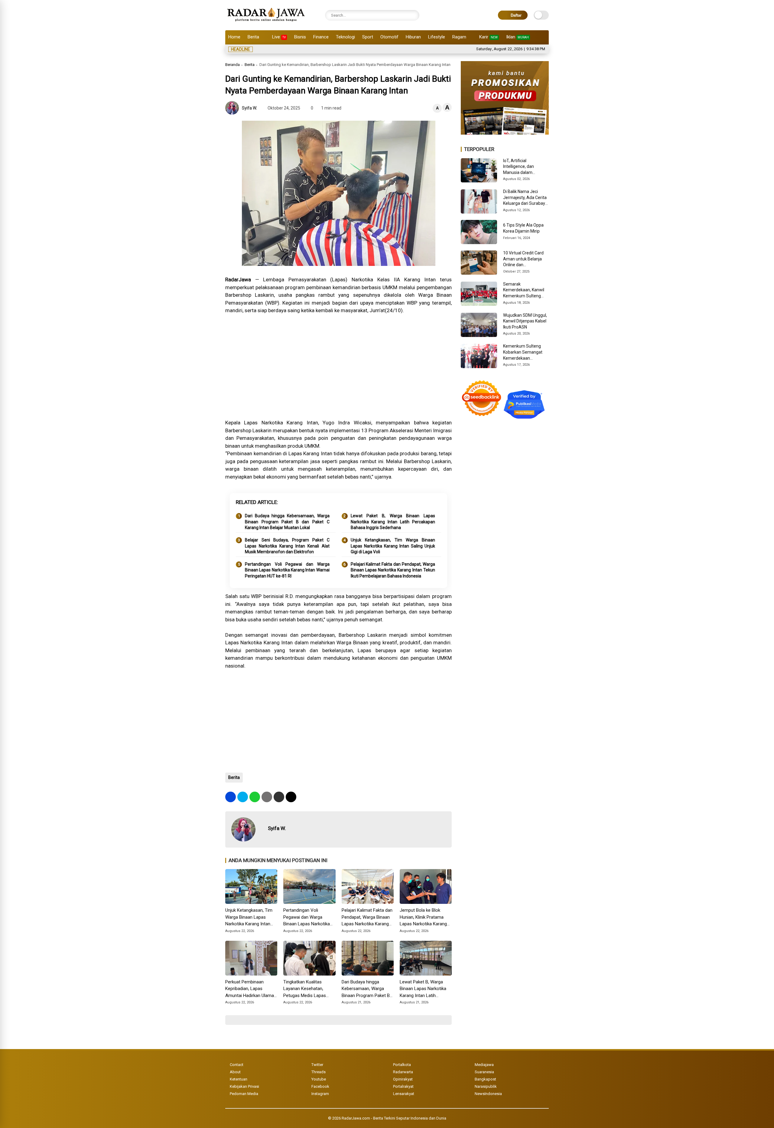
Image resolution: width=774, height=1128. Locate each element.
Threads (318, 1072)
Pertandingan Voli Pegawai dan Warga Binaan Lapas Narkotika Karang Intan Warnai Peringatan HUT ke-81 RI (287, 570)
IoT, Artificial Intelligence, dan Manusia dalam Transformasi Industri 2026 (523, 167)
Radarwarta (403, 1072)
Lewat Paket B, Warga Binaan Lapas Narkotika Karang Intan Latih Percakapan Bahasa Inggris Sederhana (393, 521)
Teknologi (345, 37)
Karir (488, 37)
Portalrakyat (403, 1086)
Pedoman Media (244, 1093)
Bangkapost (485, 1079)
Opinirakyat (403, 1079)
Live (279, 37)
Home (234, 37)
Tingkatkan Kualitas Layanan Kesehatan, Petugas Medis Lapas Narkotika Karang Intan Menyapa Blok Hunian (305, 989)
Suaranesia (484, 1072)
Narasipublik (486, 1086)
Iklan (517, 37)
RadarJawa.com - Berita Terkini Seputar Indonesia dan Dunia (394, 1118)
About (235, 1072)
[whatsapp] (254, 797)
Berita (253, 37)
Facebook (320, 1086)
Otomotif (389, 37)
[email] (279, 797)
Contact (236, 1064)
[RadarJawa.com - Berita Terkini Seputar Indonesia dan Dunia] (266, 22)
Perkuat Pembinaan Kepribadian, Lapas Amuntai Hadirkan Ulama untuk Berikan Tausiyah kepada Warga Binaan (249, 989)
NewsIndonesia (488, 1093)
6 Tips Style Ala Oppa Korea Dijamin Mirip (523, 228)
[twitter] (242, 797)
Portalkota (402, 1064)
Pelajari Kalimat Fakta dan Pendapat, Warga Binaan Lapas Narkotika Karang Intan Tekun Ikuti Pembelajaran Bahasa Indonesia (393, 570)
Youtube (318, 1079)
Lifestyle (436, 37)
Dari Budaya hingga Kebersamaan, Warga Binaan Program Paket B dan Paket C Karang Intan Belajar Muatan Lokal (287, 521)
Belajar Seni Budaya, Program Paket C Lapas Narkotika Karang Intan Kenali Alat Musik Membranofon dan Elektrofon (287, 546)
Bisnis (300, 37)
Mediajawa (484, 1064)
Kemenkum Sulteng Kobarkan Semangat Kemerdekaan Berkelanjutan (522, 352)
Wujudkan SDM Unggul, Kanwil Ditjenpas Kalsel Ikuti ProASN (525, 321)
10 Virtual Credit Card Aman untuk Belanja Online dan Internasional (523, 259)
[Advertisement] (338, 370)
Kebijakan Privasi (244, 1086)
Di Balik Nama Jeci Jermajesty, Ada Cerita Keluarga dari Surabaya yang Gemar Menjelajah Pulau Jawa (525, 198)
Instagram (320, 1093)
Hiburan (413, 37)
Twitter (317, 1064)
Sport (367, 37)
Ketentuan (238, 1079)
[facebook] (230, 797)
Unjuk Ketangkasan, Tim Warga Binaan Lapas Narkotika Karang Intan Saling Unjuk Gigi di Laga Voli (393, 546)
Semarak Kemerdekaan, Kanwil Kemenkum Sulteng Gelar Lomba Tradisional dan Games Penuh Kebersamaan (525, 290)
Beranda (232, 64)
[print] (267, 797)
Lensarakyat (403, 1093)
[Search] (413, 15)
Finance (321, 37)
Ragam (459, 37)
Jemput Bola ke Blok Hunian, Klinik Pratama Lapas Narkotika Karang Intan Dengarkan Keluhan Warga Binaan (424, 917)
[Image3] (505, 133)
